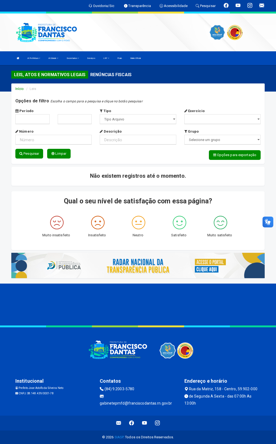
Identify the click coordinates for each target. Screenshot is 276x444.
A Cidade (53, 58)
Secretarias (72, 58)
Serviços (91, 58)
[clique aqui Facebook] (131, 423)
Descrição (112, 131)
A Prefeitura (33, 58)
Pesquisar (31, 154)
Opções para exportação (236, 155)
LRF (105, 58)
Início (19, 89)
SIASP (119, 437)
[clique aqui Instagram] (157, 423)
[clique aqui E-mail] (118, 423)
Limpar (60, 154)
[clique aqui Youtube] (144, 423)
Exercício (196, 111)
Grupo (193, 131)
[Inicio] (18, 58)
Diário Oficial (135, 58)
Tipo (106, 111)
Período (26, 111)
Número (25, 131)
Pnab (119, 58)
